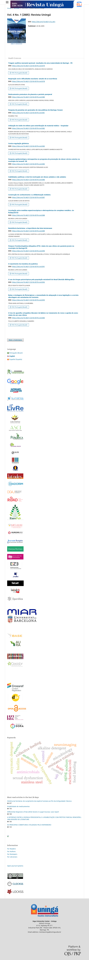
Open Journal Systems (15, 866)
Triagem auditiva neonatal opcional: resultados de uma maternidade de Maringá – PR (40, 63)
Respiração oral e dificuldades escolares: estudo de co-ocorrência (32, 79)
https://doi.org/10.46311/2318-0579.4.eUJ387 (28, 197)
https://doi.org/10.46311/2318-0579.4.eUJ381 (28, 113)
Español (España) (15, 359)
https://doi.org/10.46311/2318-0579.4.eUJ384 (28, 318)
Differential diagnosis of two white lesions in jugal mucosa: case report (33, 812)
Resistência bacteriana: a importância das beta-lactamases (30, 228)
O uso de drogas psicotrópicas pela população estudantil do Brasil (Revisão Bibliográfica (41, 279)
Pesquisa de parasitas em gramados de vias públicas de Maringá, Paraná (35, 110)
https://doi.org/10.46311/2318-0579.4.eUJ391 (28, 266)
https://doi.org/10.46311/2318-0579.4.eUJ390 (28, 251)
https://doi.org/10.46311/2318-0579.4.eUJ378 (28, 81)
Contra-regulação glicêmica (18, 143)
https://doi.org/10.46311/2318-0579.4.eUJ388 (28, 215)
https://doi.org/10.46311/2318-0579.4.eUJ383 (28, 146)
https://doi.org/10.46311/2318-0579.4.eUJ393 (28, 300)
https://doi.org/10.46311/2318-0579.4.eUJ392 (28, 282)
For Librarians (12, 857)
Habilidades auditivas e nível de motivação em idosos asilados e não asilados (37, 177)
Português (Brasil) (16, 353)
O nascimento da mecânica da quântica (23, 264)
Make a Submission (15, 340)
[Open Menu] (7, 2)
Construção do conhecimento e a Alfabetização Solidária (29, 195)
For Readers (11, 849)
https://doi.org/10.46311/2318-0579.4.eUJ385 (28, 164)
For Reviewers (12, 854)
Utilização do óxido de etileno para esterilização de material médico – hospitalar (38, 126)
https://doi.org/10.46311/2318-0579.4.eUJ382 (28, 128)
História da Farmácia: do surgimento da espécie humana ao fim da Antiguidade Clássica (39, 801)
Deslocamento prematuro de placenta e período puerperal (30, 94)
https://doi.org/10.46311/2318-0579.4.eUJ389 (28, 231)
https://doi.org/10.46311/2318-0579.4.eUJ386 (28, 180)
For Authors (11, 851)
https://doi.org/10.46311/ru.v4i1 (43, 22)
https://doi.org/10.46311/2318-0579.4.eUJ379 (28, 66)
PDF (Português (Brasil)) (19, 73)
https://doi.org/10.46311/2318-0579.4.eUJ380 (28, 97)
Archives (16, 8)
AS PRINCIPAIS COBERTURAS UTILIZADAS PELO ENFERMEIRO (29, 825)
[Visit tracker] (8, 836)
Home (9, 8)
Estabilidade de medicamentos (18, 806)
